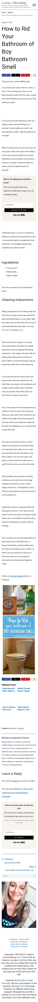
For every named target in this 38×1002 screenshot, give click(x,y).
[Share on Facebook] (6, 75)
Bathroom (13, 728)
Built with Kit (19, 215)
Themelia (5, 983)
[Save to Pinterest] (25, 75)
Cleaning (20, 728)
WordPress (23, 980)
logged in (15, 781)
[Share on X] (15, 75)
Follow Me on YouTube (19, 947)
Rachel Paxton (21, 737)
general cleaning (17, 576)
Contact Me (13, 939)
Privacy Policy (24, 939)
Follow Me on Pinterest (19, 942)
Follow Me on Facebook (19, 944)
